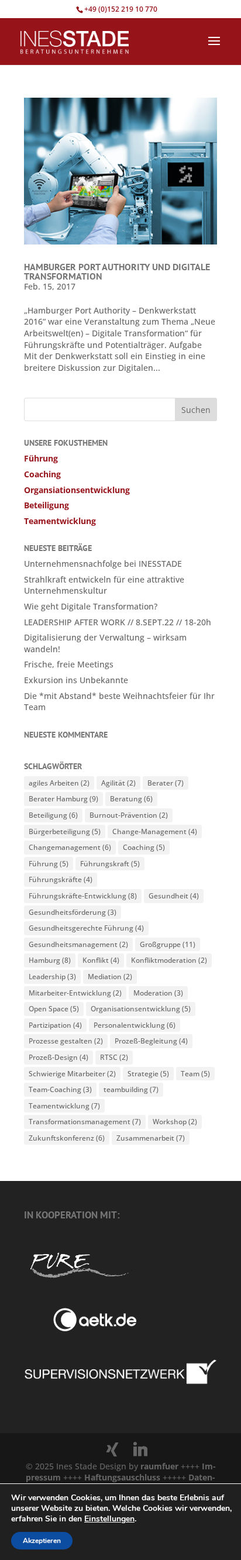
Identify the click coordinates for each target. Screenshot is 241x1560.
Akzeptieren (42, 1540)
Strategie (148, 1074)
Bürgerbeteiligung (65, 831)
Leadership (52, 977)
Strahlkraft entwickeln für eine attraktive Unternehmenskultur (104, 585)
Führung (41, 458)
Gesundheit (174, 896)
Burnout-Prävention (128, 815)
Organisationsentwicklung (141, 1009)
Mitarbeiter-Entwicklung (75, 993)
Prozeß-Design (58, 1057)
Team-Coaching (60, 1089)
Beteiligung (46, 505)
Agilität (118, 783)
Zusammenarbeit (150, 1138)
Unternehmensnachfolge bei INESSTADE (103, 563)
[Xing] (112, 1449)
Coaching (42, 474)
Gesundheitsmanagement (78, 944)
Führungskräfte (60, 879)
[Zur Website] (120, 1381)
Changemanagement (70, 847)
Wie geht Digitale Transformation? (90, 606)
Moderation (158, 993)
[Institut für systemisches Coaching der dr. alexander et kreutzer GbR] (80, 1328)
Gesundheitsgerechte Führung (86, 928)
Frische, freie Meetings (68, 664)
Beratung (131, 799)
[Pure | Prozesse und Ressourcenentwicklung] (78, 1280)
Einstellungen (109, 1519)
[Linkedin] (140, 1449)
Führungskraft (110, 864)
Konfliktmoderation (169, 960)
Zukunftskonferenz (67, 1138)
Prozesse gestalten (66, 1041)
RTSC (114, 1057)
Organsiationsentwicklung (77, 489)
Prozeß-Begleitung (151, 1041)
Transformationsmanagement (85, 1122)
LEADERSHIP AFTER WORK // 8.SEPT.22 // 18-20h (117, 622)
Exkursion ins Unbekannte (76, 680)
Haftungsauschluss (123, 1477)
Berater (165, 783)
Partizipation (55, 1025)
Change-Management (154, 831)
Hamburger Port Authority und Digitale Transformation (117, 271)
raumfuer (160, 1466)
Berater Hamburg (63, 799)
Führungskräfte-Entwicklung (83, 896)
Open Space (54, 1009)
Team (195, 1074)
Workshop (175, 1122)
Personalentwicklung (134, 1025)
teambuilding (131, 1089)
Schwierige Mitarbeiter (72, 1074)
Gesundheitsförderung (72, 912)
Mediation (110, 977)
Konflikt (100, 960)
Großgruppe (167, 944)
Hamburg (50, 960)
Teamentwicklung (60, 520)
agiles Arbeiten (59, 783)
